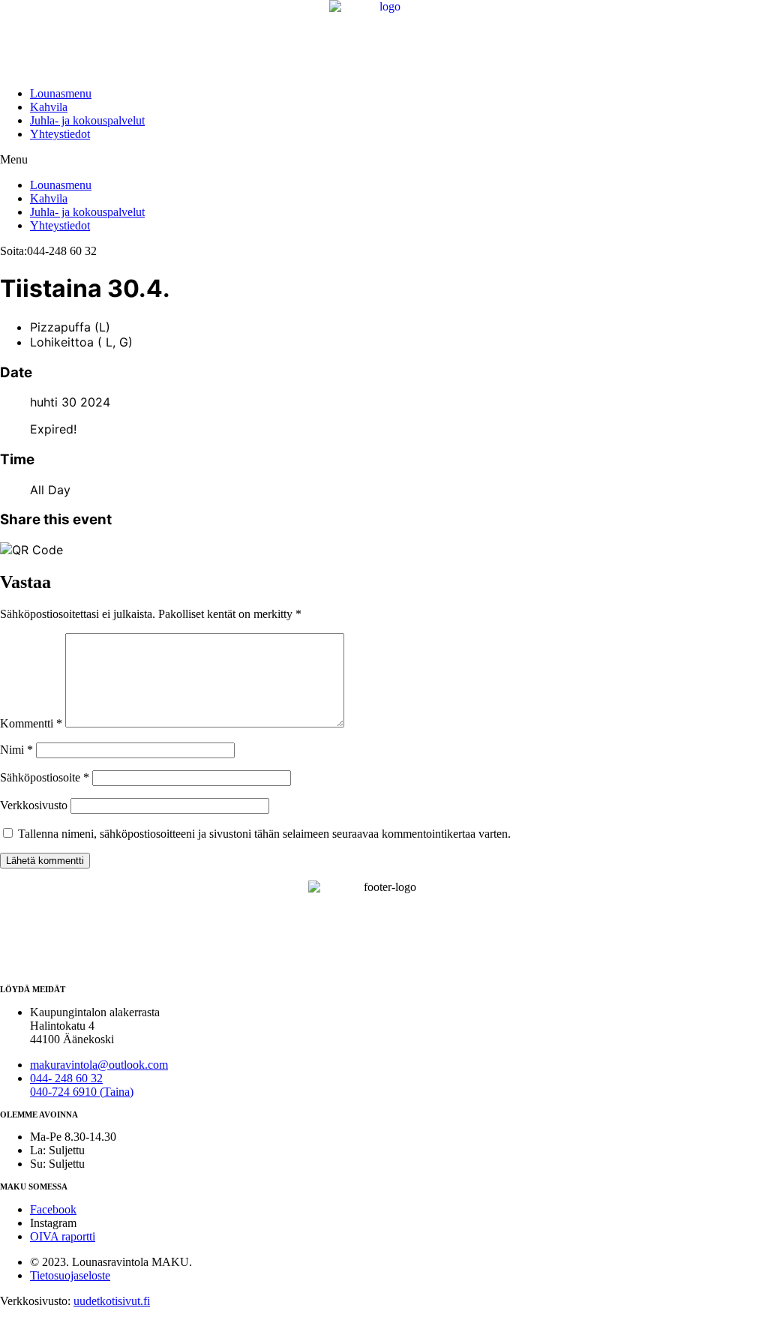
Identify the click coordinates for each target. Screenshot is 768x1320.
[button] (384, 159)
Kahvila (49, 106)
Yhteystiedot (60, 134)
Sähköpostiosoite (44, 777)
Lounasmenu (61, 93)
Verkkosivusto (34, 805)
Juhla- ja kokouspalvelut (87, 120)
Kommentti (31, 723)
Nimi (16, 749)
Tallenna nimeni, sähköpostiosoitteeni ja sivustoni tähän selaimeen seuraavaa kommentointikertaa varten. (264, 833)
